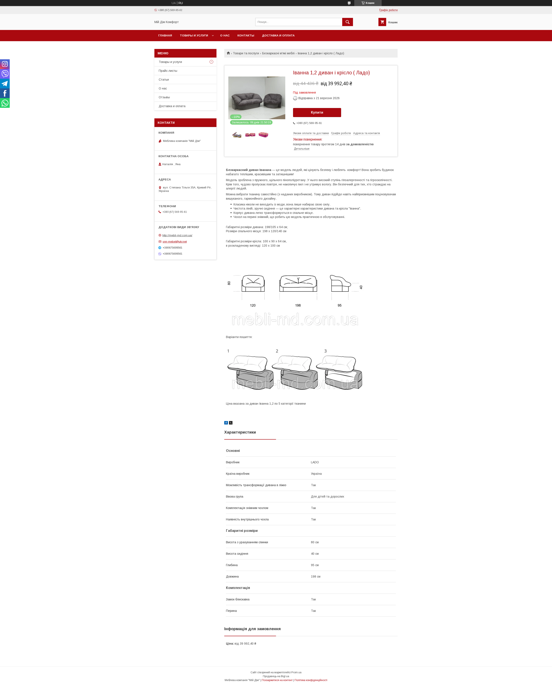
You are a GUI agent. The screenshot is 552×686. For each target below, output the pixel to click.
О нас (225, 35)
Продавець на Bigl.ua (276, 676)
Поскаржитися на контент (277, 680)
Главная (165, 35)
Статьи (164, 79)
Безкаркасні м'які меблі (278, 53)
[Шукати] (347, 22)
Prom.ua (296, 672)
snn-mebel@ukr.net (175, 241)
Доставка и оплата (278, 35)
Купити (317, 112)
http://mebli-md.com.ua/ (177, 235)
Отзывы (164, 97)
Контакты (245, 35)
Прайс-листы (168, 70)
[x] (230, 423)
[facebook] (226, 423)
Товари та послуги (246, 53)
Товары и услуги (194, 35)
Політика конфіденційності (311, 680)
